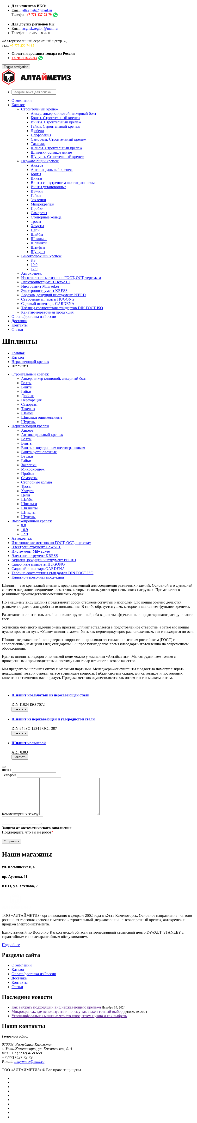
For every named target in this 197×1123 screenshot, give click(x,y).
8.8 (33, 260)
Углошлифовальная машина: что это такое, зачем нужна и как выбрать (69, 1016)
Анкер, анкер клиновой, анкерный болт (63, 113)
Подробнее (11, 945)
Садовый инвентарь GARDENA (47, 304)
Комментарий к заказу (20, 814)
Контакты (20, 325)
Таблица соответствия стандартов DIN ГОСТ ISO (62, 308)
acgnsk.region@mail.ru (40, 28)
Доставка (19, 321)
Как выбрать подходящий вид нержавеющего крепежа (56, 1007)
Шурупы (38, 252)
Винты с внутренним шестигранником (63, 183)
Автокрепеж (31, 273)
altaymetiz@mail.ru (37, 10)
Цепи (35, 230)
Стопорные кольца (46, 217)
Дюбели (37, 131)
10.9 (34, 265)
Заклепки (38, 200)
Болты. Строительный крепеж (55, 118)
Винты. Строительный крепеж (56, 122)
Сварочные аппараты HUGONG (47, 299)
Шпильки (39, 239)
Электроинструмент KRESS (44, 291)
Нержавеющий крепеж (40, 161)
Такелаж (38, 144)
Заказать (19, 709)
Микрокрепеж (42, 204)
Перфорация (41, 135)
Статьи (17, 329)
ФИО (6, 770)
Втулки (37, 191)
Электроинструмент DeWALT (45, 282)
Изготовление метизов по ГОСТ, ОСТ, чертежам (61, 278)
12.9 (34, 269)
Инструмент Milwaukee (40, 286)
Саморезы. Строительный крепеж (58, 139)
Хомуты (37, 226)
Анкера (37, 165)
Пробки (37, 208)
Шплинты (39, 243)
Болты (36, 174)
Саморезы (39, 213)
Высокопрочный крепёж (41, 256)
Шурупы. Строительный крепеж (57, 157)
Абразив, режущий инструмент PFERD (53, 295)
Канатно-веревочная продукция (47, 312)
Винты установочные (48, 187)
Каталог (18, 105)
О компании (22, 100)
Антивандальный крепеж (52, 170)
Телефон (9, 775)
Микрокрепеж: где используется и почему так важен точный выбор (67, 1011)
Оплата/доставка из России (34, 316)
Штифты (38, 247)
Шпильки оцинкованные (51, 152)
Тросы (36, 221)
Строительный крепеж (39, 109)
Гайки (36, 195)
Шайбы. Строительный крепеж (56, 148)
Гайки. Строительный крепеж (55, 126)
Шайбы (37, 234)
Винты (36, 178)
